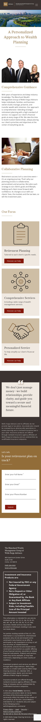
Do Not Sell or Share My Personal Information (20, 714)
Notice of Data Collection (12, 712)
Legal (17, 709)
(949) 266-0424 (10, 565)
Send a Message (11, 568)
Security (24, 709)
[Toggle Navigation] (36, 5)
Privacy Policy (8, 709)
